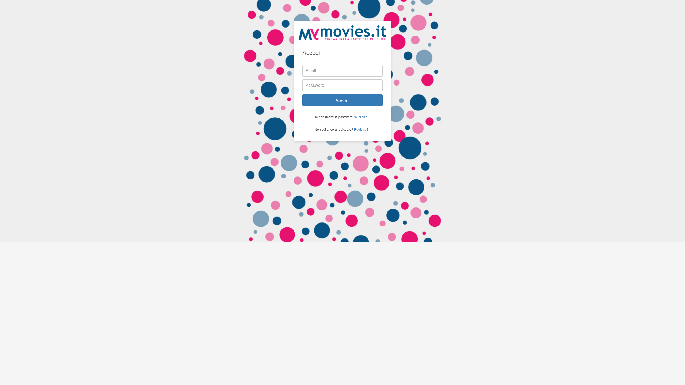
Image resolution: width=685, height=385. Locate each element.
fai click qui (362, 116)
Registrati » (362, 129)
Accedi (342, 100)
